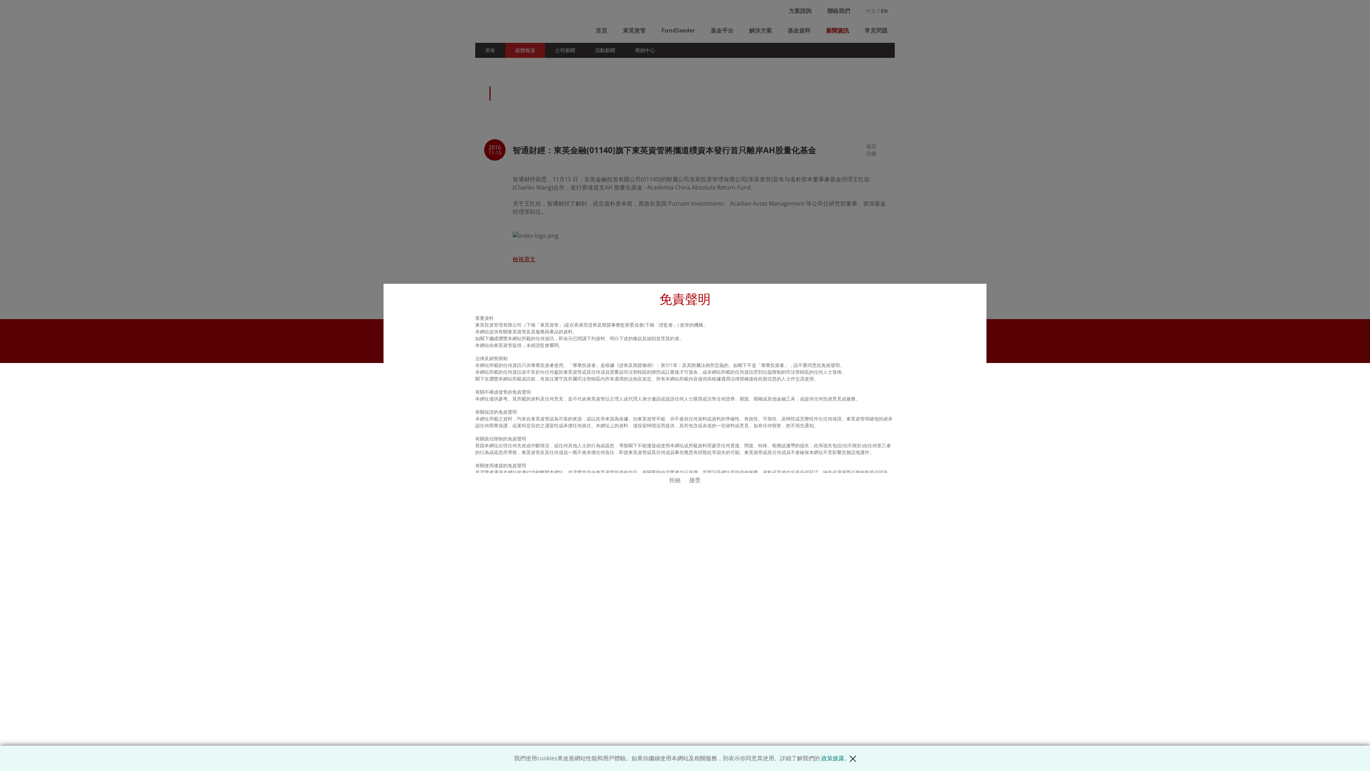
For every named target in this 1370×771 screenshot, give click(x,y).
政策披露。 (835, 758)
